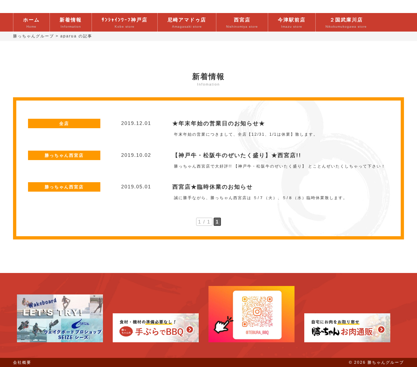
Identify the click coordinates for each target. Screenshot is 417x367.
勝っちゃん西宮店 (64, 155)
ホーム (31, 22)
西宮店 (242, 22)
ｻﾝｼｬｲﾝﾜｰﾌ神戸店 (125, 22)
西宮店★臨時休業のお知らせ (212, 187)
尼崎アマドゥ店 (186, 22)
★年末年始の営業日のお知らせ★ (218, 123)
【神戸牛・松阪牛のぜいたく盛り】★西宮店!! (236, 155)
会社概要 (22, 362)
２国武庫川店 (346, 22)
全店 (64, 123)
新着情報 (71, 22)
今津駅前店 (292, 22)
